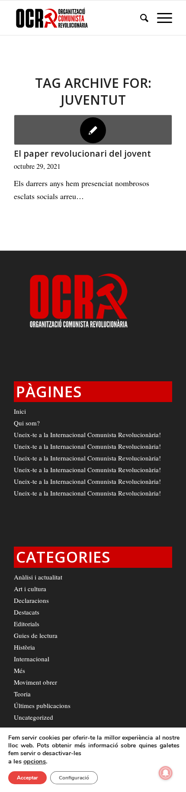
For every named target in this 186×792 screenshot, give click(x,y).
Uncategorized (33, 717)
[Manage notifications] (166, 773)
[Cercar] (139, 17)
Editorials (26, 623)
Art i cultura (30, 588)
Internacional (31, 658)
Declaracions (31, 600)
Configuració (74, 777)
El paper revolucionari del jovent (82, 153)
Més (19, 670)
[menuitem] (139, 17)
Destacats (26, 612)
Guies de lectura (36, 635)
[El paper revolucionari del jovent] (93, 130)
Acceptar (27, 777)
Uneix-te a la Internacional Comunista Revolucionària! (87, 434)
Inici (20, 411)
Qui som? (27, 423)
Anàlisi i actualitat (38, 577)
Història (24, 647)
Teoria (22, 693)
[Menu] (160, 17)
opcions (34, 761)
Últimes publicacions (42, 705)
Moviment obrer (35, 682)
